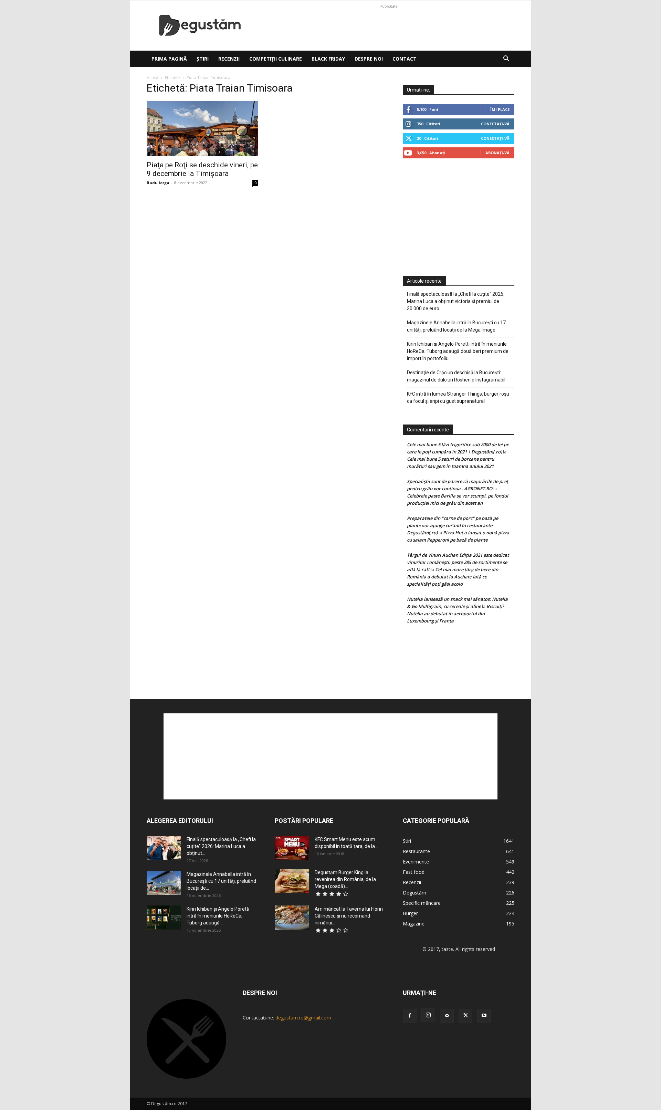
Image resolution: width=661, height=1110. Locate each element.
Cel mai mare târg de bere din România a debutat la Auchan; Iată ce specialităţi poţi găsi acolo (452, 576)
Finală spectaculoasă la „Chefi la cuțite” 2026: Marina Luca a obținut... (221, 846)
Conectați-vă (495, 123)
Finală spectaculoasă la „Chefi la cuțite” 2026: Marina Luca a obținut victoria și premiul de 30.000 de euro (455, 301)
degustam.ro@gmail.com (303, 1017)
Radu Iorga (158, 182)
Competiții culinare (275, 58)
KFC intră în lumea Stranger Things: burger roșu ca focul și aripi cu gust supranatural (458, 397)
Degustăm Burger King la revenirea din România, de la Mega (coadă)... (345, 879)
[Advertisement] (389, 25)
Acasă (152, 78)
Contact (404, 58)
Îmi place (500, 109)
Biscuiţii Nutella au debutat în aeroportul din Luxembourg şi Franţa (455, 613)
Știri (203, 58)
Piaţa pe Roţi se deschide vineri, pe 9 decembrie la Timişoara (202, 169)
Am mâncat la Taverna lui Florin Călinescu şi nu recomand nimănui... (349, 915)
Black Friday (328, 58)
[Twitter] (465, 1016)
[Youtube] (484, 1016)
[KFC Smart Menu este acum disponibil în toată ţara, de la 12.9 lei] (292, 848)
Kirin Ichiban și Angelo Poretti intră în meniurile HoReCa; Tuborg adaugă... (218, 915)
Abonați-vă (497, 152)
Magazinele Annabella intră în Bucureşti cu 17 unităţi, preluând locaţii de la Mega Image (456, 326)
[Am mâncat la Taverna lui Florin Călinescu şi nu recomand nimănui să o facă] (292, 917)
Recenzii (229, 58)
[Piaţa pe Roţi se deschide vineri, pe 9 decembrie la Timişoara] (202, 128)
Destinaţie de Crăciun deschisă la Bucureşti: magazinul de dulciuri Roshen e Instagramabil (456, 376)
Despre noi (369, 58)
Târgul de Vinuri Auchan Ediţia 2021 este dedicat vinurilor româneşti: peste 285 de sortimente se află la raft (458, 562)
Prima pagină (169, 58)
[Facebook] (410, 1016)
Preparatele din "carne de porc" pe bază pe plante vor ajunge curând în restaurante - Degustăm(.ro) (452, 525)
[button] (506, 59)
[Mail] (447, 1016)
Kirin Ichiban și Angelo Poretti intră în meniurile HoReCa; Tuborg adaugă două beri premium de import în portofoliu (457, 351)
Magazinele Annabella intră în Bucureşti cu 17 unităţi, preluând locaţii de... (221, 881)
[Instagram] (428, 1015)
